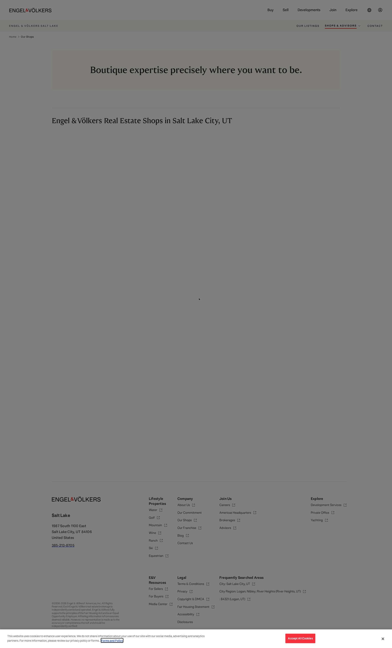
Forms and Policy (112, 640)
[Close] (383, 639)
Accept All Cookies (300, 638)
